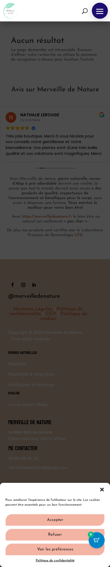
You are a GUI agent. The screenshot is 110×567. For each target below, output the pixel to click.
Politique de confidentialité (55, 560)
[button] (102, 489)
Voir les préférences (55, 549)
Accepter (55, 520)
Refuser (55, 535)
